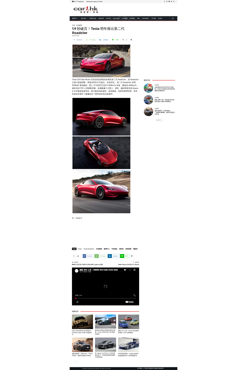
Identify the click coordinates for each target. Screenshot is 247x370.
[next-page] (76, 361)
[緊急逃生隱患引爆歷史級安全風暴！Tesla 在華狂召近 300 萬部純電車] (105, 322)
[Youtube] (169, 1)
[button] (172, 18)
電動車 (135, 249)
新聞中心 (107, 249)
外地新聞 (79, 25)
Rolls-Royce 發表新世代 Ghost (128, 264)
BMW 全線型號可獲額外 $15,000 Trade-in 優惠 (87, 264)
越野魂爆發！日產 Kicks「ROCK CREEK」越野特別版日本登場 (165, 112)
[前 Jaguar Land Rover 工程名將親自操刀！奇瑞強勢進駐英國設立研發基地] (105, 344)
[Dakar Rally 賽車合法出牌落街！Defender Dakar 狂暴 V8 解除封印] (82, 322)
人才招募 (145, 368)
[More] (131, 40)
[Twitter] (174, 1)
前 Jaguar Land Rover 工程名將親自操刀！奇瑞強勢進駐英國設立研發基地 (105, 355)
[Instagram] (167, 1)
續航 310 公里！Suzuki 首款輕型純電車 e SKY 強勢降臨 (164, 100)
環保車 (121, 249)
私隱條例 (150, 368)
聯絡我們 (161, 368)
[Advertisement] (159, 65)
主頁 (73, 25)
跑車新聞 (128, 249)
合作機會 (139, 368)
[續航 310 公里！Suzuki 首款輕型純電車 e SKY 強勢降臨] (128, 322)
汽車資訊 (114, 249)
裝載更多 (158, 120)
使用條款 (155, 368)
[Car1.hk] (86, 9)
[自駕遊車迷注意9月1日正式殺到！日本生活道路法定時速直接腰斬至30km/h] (148, 88)
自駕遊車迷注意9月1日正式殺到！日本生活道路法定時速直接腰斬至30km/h (165, 89)
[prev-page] (73, 361)
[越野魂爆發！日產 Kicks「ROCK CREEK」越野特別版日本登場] (82, 345)
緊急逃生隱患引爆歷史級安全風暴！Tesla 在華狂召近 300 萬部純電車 (105, 332)
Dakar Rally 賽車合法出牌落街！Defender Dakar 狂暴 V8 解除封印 (82, 332)
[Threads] (171, 1)
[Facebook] (164, 1)
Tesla (80, 249)
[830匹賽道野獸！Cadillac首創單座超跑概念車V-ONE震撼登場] (128, 345)
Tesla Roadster (88, 249)
